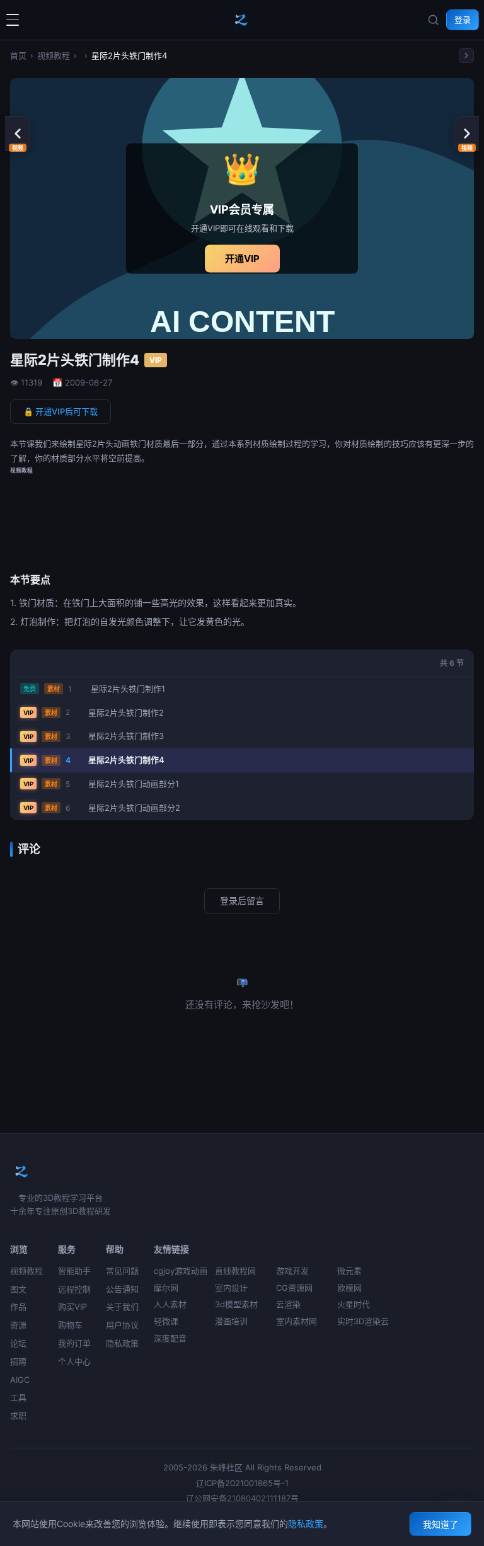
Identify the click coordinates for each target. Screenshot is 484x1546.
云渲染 (288, 1304)
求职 (18, 1416)
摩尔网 (166, 1288)
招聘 (18, 1361)
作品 (18, 1307)
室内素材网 (296, 1321)
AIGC (20, 1380)
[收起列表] (466, 55)
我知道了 (440, 1524)
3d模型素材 (236, 1304)
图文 (18, 1289)
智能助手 (74, 1271)
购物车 (70, 1325)
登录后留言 (242, 900)
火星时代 (353, 1304)
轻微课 (166, 1321)
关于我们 (122, 1307)
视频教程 (53, 55)
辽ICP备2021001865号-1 (242, 1483)
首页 (18, 55)
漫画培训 (231, 1321)
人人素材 (170, 1304)
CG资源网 (294, 1288)
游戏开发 (292, 1271)
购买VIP (72, 1307)
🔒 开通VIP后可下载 (60, 411)
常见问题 (122, 1271)
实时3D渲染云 (363, 1321)
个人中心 (74, 1361)
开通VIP (242, 258)
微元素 (349, 1271)
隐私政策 (122, 1343)
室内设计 (231, 1288)
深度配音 (170, 1338)
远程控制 (74, 1289)
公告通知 (122, 1289)
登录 (462, 19)
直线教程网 (235, 1271)
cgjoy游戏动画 (180, 1271)
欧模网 (349, 1288)
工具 (18, 1397)
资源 (18, 1325)
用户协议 (122, 1325)
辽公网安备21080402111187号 (242, 1498)
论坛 (18, 1343)
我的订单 (74, 1343)
